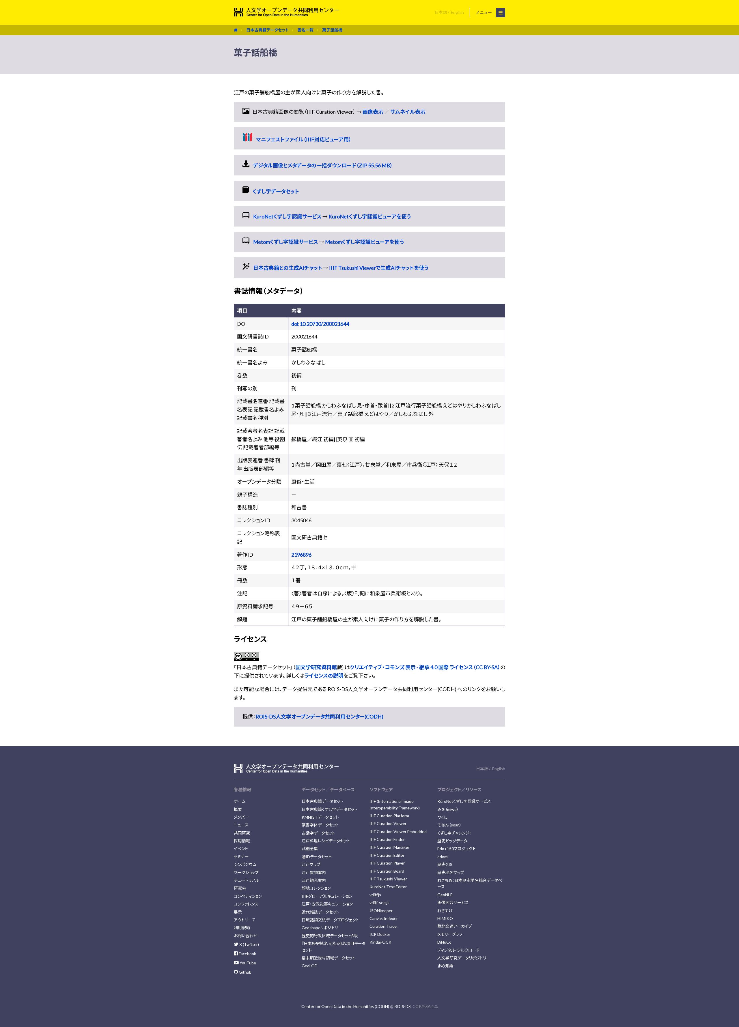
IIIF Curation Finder (387, 839)
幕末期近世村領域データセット (328, 957)
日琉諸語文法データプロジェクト (330, 919)
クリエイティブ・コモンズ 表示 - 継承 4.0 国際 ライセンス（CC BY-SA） (425, 667)
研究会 (240, 888)
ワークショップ (246, 872)
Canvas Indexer (384, 918)
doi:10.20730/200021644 (320, 324)
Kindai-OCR (380, 942)
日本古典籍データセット (267, 29)
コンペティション (248, 896)
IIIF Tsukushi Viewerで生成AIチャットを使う (378, 268)
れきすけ (445, 910)
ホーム (239, 801)
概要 (238, 809)
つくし (442, 817)
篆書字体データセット (320, 824)
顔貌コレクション (316, 888)
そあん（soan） (449, 824)
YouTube (247, 962)
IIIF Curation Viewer (388, 823)
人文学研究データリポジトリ (461, 957)
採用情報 (242, 840)
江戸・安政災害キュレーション (327, 903)
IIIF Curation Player (387, 862)
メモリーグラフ (449, 934)
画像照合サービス (453, 902)
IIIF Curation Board (387, 871)
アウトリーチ (244, 919)
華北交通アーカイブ (454, 926)
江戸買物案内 (314, 872)
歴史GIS (444, 864)
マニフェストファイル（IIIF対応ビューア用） (303, 139)
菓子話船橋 (332, 29)
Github (244, 972)
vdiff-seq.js (379, 902)
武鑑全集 (310, 848)
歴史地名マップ (450, 872)
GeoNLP (445, 894)
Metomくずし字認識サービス (285, 242)
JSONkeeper (381, 910)
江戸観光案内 (314, 880)
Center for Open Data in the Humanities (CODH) (345, 1006)
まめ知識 (445, 965)
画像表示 (373, 112)
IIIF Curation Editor (387, 855)
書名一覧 (305, 29)
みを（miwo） (448, 809)
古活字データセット (318, 832)
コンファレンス (246, 903)
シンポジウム (245, 864)
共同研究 (242, 832)
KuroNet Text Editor (388, 886)
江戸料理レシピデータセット (326, 840)
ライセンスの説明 (324, 675)
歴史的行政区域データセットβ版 (330, 935)
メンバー (241, 817)
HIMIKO (445, 918)
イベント (241, 848)
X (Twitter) (248, 944)
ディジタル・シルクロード (458, 950)
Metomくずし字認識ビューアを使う (364, 242)
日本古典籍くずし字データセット (329, 809)
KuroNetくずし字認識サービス (287, 216)
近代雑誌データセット (320, 912)
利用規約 (242, 927)
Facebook (247, 953)
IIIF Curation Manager (389, 847)
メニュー (484, 12)
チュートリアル (246, 880)
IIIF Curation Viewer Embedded (398, 831)
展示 (238, 912)
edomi (442, 856)
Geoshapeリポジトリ (320, 927)
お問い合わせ (245, 935)
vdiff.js (375, 894)
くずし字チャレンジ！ (454, 832)
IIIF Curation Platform (389, 815)
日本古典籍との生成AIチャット (287, 268)
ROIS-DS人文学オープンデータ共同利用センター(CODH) (319, 716)
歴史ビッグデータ (452, 840)
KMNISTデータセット (320, 817)
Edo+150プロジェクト (456, 848)
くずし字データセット (276, 191)
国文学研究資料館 (316, 667)
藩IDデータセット (316, 856)
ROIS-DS (402, 1006)
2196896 (301, 554)
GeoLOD (310, 965)
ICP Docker (380, 934)
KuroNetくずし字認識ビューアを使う (370, 216)
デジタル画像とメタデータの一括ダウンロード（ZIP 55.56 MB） (323, 165)
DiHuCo (444, 942)
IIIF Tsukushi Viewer (388, 878)
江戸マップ (311, 864)
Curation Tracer (384, 926)
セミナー (241, 856)
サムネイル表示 (408, 112)
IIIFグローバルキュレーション (327, 896)
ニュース (241, 824)
